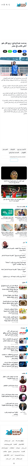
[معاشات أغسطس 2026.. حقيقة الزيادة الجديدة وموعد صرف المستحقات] (21, 227)
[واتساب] (10, 51)
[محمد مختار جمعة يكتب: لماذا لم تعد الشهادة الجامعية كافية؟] (23, 398)
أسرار (12, 455)
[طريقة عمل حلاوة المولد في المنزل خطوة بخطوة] (23, 296)
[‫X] (20, 51)
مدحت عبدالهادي (13, 152)
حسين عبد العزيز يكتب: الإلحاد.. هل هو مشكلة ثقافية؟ (10, 404)
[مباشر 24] (21, 4)
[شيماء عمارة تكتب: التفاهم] (23, 389)
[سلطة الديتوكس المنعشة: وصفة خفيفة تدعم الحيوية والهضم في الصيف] (23, 311)
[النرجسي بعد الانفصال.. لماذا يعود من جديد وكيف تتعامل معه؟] (23, 340)
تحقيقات (12, 448)
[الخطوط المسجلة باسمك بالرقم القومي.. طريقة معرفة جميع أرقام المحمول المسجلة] (23, 364)
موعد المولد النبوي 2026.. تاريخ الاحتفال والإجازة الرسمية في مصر (7, 218)
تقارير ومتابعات (8, 444)
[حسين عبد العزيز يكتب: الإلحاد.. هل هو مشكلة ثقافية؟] (23, 406)
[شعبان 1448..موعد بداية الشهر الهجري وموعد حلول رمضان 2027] (23, 348)
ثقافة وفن (21, 444)
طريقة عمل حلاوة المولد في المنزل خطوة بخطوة (10, 296)
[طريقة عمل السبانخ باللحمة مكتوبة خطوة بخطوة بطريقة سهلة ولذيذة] (23, 303)
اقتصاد (23, 451)
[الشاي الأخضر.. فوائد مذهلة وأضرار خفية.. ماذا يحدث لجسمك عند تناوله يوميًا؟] (23, 317)
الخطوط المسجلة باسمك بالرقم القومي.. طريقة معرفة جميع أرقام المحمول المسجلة (10, 364)
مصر (13, 441)
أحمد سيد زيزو (21, 149)
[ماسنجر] (15, 51)
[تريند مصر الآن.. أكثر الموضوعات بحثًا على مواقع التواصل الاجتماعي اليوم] (23, 333)
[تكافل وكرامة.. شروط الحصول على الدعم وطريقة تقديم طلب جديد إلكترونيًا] (21, 212)
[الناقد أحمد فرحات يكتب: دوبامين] (23, 415)
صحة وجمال (16, 451)
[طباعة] (24, 54)
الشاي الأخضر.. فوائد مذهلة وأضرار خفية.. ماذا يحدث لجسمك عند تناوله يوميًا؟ (10, 319)
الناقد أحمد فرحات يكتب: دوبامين (11, 413)
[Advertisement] (14, 25)
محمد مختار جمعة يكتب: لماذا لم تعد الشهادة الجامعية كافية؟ (9, 395)
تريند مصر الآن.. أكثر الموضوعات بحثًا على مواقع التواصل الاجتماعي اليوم (10, 333)
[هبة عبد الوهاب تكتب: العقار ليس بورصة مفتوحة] (23, 380)
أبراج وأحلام (5, 448)
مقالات (5, 451)
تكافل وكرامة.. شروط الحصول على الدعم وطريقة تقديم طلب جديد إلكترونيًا (21, 218)
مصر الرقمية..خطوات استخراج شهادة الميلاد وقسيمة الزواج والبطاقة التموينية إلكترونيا (7, 233)
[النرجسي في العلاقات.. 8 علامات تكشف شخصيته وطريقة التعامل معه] (23, 356)
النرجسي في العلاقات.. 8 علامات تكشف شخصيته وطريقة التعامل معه (10, 356)
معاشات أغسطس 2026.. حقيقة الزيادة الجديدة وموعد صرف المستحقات (21, 233)
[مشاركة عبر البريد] (5, 51)
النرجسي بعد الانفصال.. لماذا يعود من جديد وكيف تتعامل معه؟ (10, 340)
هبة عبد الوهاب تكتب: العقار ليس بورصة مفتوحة (10, 377)
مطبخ (9, 451)
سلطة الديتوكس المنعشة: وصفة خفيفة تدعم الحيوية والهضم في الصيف (11, 311)
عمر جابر (5, 149)
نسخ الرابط (14, 160)
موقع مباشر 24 (20, 441)
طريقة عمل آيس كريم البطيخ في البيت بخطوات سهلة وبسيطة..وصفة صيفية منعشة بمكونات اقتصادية (9, 288)
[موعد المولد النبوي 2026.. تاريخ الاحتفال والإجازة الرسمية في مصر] (7, 212)
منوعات (18, 448)
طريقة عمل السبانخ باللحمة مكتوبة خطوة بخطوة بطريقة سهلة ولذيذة (10, 303)
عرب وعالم (7, 441)
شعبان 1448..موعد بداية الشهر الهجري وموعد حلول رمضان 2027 (10, 348)
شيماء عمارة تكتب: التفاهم (11, 386)
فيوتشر (23, 152)
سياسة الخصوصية (19, 455)
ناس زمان (23, 448)
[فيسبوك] (24, 51)
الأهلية (15, 444)
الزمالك (12, 149)
